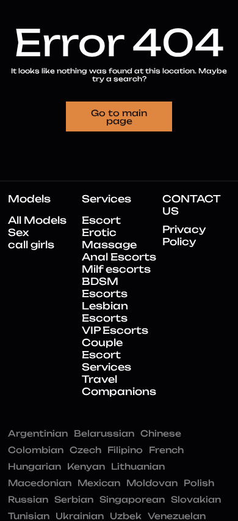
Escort (101, 220)
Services (106, 199)
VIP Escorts (115, 330)
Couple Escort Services (106, 354)
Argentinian (38, 433)
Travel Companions (119, 385)
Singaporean (132, 499)
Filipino (125, 450)
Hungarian (34, 466)
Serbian (73, 499)
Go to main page (119, 117)
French (166, 450)
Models (29, 199)
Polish (199, 483)
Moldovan (152, 483)
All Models (37, 220)
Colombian (35, 450)
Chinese (160, 433)
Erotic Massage (109, 238)
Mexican (99, 483)
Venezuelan (177, 516)
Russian (28, 499)
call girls (31, 244)
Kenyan (86, 466)
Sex (18, 232)
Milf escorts (116, 269)
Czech (85, 450)
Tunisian (28, 516)
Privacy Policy (184, 235)
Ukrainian (80, 516)
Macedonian (39, 483)
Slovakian (196, 499)
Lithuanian (138, 466)
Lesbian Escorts (105, 312)
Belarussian (104, 433)
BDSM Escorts (105, 287)
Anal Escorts (119, 257)
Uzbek (126, 516)
